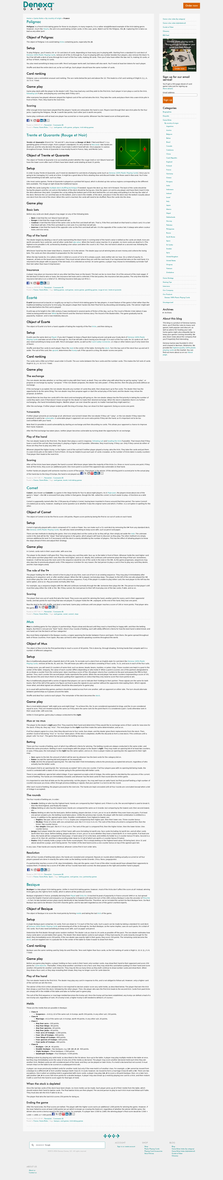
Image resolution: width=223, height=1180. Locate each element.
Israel (168, 197)
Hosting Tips (167, 282)
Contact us (33, 1172)
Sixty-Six (83, 896)
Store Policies (149, 1153)
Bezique (33, 885)
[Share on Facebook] (28, 120)
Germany (169, 174)
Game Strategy (168, 278)
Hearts (46, 29)
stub (71, 348)
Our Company (168, 290)
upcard (55, 350)
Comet (32, 488)
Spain (51, 877)
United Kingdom (172, 256)
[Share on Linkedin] (41, 120)
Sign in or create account (126, 1146)
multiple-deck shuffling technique (63, 188)
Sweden (169, 249)
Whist (54, 313)
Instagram (113, 1136)
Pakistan (169, 225)
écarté (65, 480)
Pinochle (146, 898)
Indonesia (169, 189)
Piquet (54, 337)
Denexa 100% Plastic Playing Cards (41, 55)
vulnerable (49, 418)
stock (107, 348)
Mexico (168, 209)
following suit (32, 93)
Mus (30, 622)
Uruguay (169, 264)
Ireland (168, 193)
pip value (77, 242)
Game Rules (38, 18)
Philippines (170, 229)
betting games (59, 290)
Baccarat (95, 145)
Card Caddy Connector (101, 342)
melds (78, 913)
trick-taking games (87, 127)
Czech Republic (171, 158)
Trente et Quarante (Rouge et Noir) (57, 135)
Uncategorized (168, 302)
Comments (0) (58, 125)
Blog (173, 1146)
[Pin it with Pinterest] (38, 120)
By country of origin (53, 18)
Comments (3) (58, 1118)
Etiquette (166, 116)
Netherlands (170, 217)
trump (74, 350)
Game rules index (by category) (174, 19)
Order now (191, 5)
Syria (168, 253)
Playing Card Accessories (153, 1151)
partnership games (90, 877)
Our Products (167, 294)
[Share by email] (48, 120)
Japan (168, 205)
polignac (76, 127)
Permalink (48, 125)
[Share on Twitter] (31, 120)
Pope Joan (112, 493)
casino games (79, 290)
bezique (56, 1121)
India (168, 185)
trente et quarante (114, 290)
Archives (168, 313)
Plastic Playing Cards (151, 1149)
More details (168, 89)
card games (58, 127)
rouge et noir (103, 290)
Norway (169, 221)
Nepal (168, 213)
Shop (146, 1146)
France (36, 127)
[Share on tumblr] (44, 120)
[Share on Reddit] (34, 120)
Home (29, 18)
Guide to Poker (168, 27)
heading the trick (114, 441)
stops (76, 614)
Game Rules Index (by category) (183, 1149)
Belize (168, 138)
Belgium (169, 134)
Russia (168, 233)
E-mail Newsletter (105, 1136)
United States (171, 260)
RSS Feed (166, 35)
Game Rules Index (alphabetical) (183, 1151)
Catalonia (170, 150)
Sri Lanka (169, 245)
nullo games (67, 127)
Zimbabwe (170, 272)
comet (65, 614)
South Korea (170, 237)
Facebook (109, 1136)
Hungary (169, 181)
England (169, 162)
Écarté (32, 298)
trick (99, 913)
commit (71, 614)
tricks (62, 42)
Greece (168, 178)
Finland (169, 166)
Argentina (169, 126)
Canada (169, 146)
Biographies (167, 112)
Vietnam (169, 268)
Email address (168, 92)
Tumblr (118, 1136)
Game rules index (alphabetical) (174, 23)
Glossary (166, 31)
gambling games (91, 290)
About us (32, 1170)
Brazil (168, 142)
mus (80, 877)
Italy (167, 201)
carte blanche (40, 966)
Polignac (34, 22)
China (168, 154)
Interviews (166, 286)
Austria (168, 130)
